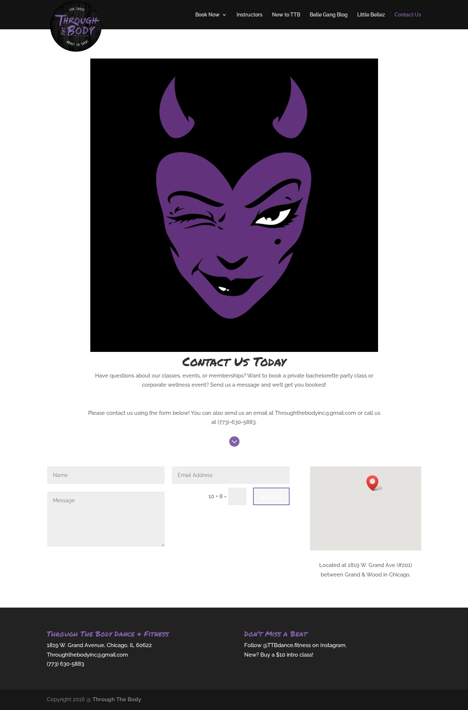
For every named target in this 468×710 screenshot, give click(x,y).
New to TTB (286, 15)
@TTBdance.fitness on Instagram (304, 645)
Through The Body (117, 699)
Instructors (250, 15)
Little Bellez (371, 15)
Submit (271, 496)
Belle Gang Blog (329, 15)
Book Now (207, 15)
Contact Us (408, 15)
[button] (374, 483)
